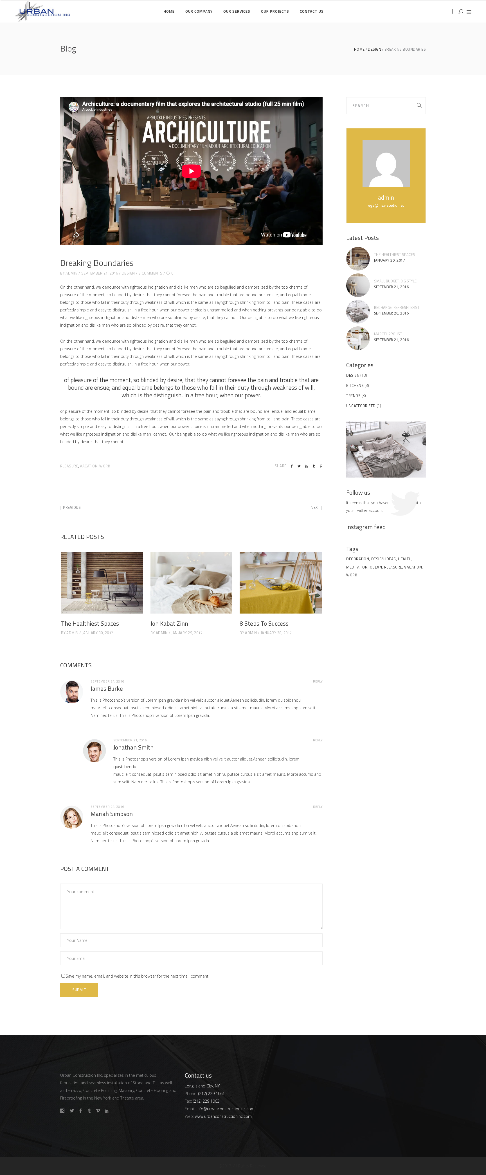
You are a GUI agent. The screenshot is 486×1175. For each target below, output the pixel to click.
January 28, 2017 (276, 633)
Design (374, 49)
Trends (353, 395)
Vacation (89, 466)
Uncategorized (361, 406)
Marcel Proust (388, 334)
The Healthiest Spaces (90, 623)
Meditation (357, 567)
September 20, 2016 (391, 313)
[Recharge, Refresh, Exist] (358, 312)
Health (404, 559)
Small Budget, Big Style (395, 281)
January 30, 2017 (97, 633)
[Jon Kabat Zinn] (191, 583)
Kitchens (355, 385)
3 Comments (151, 273)
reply (318, 681)
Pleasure (69, 466)
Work (104, 466)
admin (72, 273)
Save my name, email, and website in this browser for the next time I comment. (137, 976)
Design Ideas (383, 559)
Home (359, 49)
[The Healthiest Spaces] (102, 583)
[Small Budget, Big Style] (358, 285)
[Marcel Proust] (358, 338)
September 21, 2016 (99, 273)
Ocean (376, 567)
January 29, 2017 (186, 633)
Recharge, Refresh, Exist (396, 307)
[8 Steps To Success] (281, 583)
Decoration (357, 559)
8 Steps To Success (264, 623)
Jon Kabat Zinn (169, 623)
